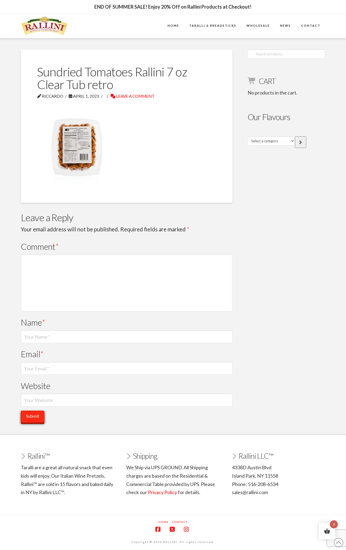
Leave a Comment (135, 96)
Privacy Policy (162, 492)
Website (35, 386)
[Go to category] (300, 142)
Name (33, 323)
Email (32, 354)
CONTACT (180, 522)
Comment (40, 247)
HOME (163, 522)
